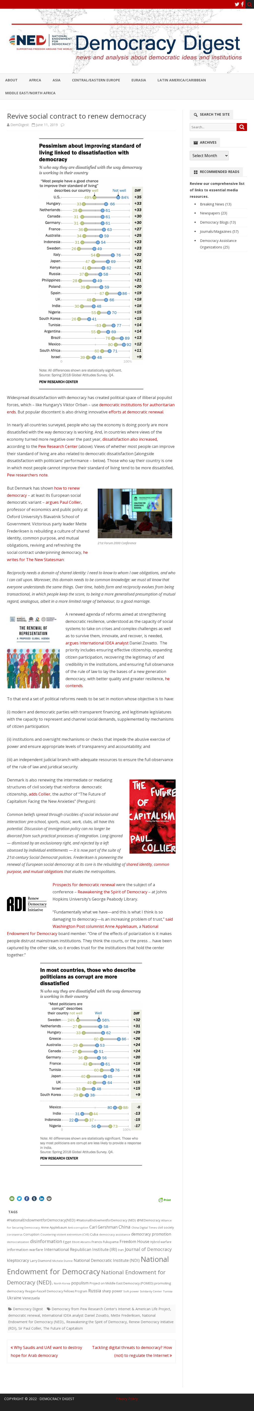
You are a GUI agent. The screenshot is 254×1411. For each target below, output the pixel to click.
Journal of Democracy (148, 1249)
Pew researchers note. (27, 475)
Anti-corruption (78, 1227)
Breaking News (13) (215, 204)
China (124, 1227)
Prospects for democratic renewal (84, 884)
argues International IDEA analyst (97, 643)
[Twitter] (237, 4)
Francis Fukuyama (105, 1242)
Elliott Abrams (81, 1242)
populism (80, 1283)
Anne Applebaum (54, 1227)
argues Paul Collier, (64, 502)
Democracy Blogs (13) (218, 222)
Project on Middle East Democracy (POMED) (121, 1283)
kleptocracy (18, 1260)
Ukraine (14, 1298)
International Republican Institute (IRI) (80, 1249)
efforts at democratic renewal (136, 412)
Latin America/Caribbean (182, 80)
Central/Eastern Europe (96, 80)
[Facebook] (242, 4)
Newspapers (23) (213, 213)
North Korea (62, 1283)
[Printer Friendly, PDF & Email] (164, 1199)
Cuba (94, 1234)
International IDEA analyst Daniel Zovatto (75, 1315)
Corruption (31, 1234)
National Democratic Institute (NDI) (107, 1260)
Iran (121, 1250)
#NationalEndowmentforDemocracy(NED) (41, 1220)
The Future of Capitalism (63, 1328)
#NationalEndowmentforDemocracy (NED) (106, 1220)
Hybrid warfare (160, 1242)
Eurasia (138, 80)
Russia (94, 1291)
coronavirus (14, 1234)
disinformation (46, 1241)
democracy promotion (151, 1234)
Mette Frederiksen (125, 1315)
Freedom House (134, 1241)
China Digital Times (144, 1227)
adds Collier (39, 794)
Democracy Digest (28, 1309)
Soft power (131, 1291)
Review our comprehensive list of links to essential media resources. (217, 190)
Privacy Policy (127, 1398)
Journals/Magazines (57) (219, 231)
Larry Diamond (40, 1260)
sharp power (112, 1291)
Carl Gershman (103, 1227)
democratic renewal (24, 1315)
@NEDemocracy (148, 1220)
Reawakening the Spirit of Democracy (112, 892)
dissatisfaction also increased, (130, 439)
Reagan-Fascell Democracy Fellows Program (56, 1291)
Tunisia (167, 1291)
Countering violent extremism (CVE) (64, 1234)
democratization (18, 1242)
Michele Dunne (62, 1261)
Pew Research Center (58, 446)
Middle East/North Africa (30, 93)
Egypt (67, 1242)
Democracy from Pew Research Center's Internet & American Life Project (111, 1309)
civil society (166, 1227)
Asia (57, 80)
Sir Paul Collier (29, 1328)
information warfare (25, 1249)
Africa (35, 80)
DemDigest (19, 124)
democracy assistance (114, 1234)
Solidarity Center (151, 1291)
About (11, 80)
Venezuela (31, 1297)
